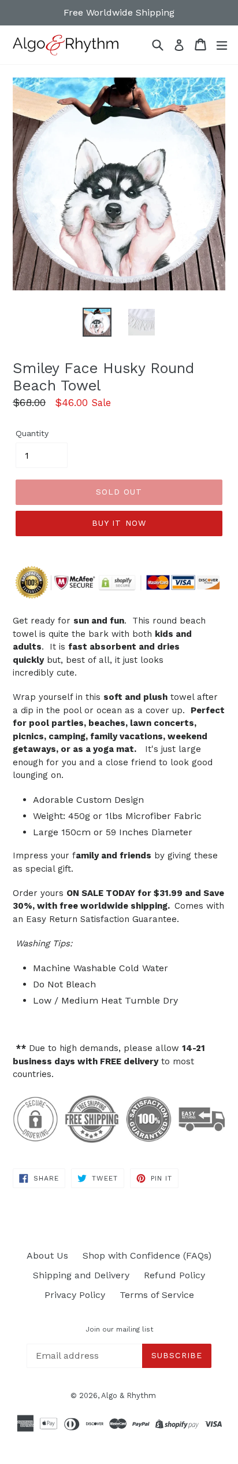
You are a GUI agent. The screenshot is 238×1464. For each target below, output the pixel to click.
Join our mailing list (119, 1329)
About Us (47, 1255)
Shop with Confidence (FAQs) (147, 1255)
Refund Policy (174, 1275)
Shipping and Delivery (81, 1275)
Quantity (32, 433)
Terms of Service (157, 1294)
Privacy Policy (74, 1294)
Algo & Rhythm (128, 1395)
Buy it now (119, 523)
